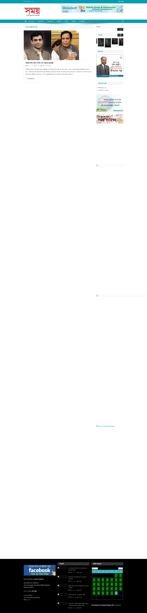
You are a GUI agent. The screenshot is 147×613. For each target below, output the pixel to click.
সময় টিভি (58, 21)
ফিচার (66, 21)
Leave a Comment (46, 65)
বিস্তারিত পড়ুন (31, 78)
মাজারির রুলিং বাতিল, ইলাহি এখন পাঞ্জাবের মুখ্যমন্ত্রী (39, 63)
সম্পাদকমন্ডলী (82, 21)
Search (98, 27)
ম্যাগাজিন (74, 21)
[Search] (120, 29)
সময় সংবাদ (31, 21)
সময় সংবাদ (37, 65)
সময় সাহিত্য (40, 21)
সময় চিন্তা (49, 21)
